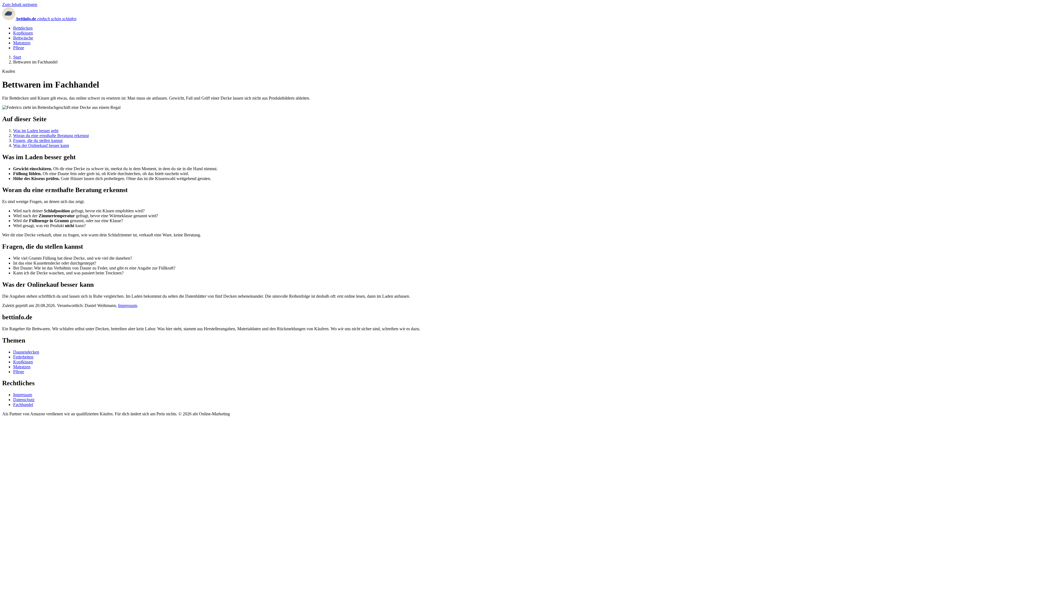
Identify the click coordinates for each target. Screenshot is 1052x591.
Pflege (18, 47)
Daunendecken (26, 352)
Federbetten (23, 357)
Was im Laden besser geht (35, 130)
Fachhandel (23, 404)
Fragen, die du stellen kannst (37, 140)
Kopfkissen (23, 33)
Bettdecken (23, 28)
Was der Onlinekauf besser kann (41, 145)
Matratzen (21, 42)
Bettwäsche (23, 38)
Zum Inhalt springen (19, 4)
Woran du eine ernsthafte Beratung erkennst (51, 135)
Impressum (127, 305)
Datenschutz (24, 399)
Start (17, 57)
